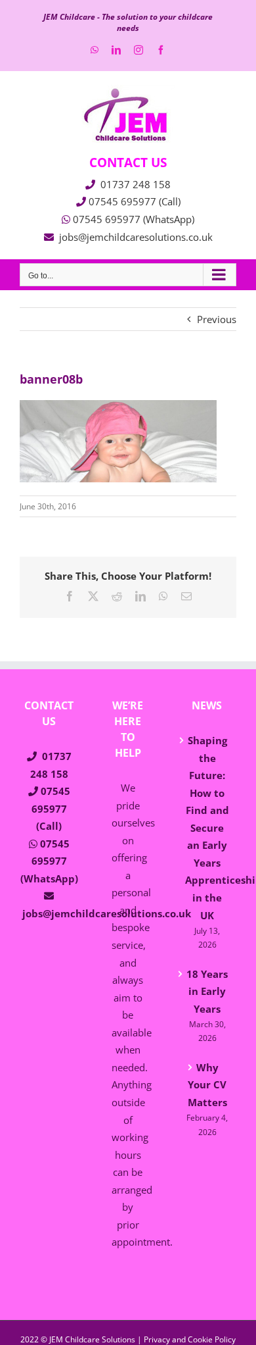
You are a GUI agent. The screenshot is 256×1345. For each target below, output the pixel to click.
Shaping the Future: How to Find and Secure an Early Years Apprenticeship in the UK (207, 827)
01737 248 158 (135, 184)
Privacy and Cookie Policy (190, 1339)
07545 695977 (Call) (135, 201)
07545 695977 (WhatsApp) (133, 219)
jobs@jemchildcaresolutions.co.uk (136, 236)
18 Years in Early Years (207, 991)
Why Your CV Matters (207, 1085)
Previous (216, 319)
